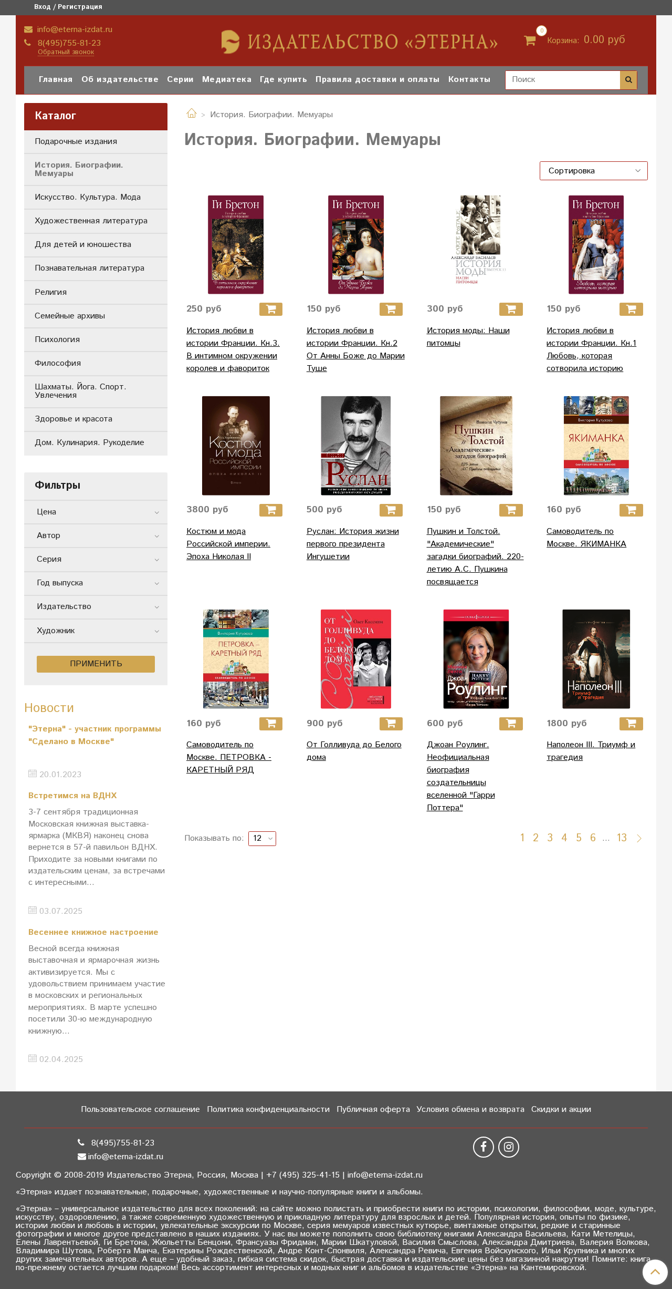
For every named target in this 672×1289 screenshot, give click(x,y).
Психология (57, 340)
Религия (51, 292)
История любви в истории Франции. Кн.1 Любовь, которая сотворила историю (591, 350)
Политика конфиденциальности (268, 1110)
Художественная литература (91, 221)
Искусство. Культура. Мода (88, 197)
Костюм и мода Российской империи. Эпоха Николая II (228, 544)
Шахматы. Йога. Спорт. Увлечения (81, 391)
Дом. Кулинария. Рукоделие (89, 443)
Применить (96, 664)
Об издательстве (120, 80)
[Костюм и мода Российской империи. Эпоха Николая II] (236, 446)
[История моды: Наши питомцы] (476, 244)
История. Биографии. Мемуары (79, 169)
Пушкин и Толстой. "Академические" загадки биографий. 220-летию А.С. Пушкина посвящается (475, 556)
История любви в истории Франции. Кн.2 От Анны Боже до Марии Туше (356, 350)
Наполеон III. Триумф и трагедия (591, 751)
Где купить (283, 80)
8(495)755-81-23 (68, 43)
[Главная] (191, 115)
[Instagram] (508, 1147)
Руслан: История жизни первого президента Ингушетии (353, 544)
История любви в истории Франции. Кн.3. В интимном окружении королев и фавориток (233, 350)
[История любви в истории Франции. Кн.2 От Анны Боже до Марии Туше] (356, 244)
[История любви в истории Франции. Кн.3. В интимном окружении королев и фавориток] (236, 244)
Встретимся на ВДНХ (72, 796)
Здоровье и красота (73, 419)
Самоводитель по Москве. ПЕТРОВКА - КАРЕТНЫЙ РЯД (228, 757)
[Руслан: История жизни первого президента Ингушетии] (356, 446)
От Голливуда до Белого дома (354, 751)
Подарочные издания (76, 142)
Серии (180, 80)
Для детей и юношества (83, 245)
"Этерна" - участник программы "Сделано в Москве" (94, 735)
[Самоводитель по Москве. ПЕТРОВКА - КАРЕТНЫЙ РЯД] (236, 659)
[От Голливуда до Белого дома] (356, 659)
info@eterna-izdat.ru (73, 30)
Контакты (469, 80)
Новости (49, 708)
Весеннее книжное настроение (93, 932)
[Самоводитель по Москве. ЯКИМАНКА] (596, 446)
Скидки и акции (561, 1110)
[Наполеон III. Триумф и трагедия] (596, 659)
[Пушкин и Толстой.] (476, 446)
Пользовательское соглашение (140, 1110)
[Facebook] (483, 1147)
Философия (58, 363)
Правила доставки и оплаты (378, 80)
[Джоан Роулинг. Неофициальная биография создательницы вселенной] (476, 659)
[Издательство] (361, 38)
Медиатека (227, 80)
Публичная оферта (373, 1110)
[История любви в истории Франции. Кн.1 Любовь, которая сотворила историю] (596, 244)
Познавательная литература (89, 268)
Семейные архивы (70, 316)
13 (621, 838)
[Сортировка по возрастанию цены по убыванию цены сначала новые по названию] (594, 170)
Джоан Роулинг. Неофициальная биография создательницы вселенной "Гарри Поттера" (461, 776)
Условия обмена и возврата (470, 1110)
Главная (56, 80)
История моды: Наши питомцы (468, 337)
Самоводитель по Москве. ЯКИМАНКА (586, 537)
